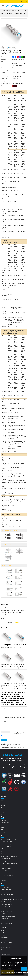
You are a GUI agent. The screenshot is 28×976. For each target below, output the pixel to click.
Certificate (3, 802)
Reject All (7, 969)
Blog (2, 825)
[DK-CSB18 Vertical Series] (14, 86)
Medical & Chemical (5, 952)
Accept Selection (15, 969)
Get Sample (3, 820)
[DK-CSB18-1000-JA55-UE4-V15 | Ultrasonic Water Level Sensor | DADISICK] (7, 636)
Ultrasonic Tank (5, 612)
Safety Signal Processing (7, 894)
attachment (6, 732)
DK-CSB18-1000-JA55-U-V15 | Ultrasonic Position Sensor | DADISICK (7, 686)
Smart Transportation (6, 947)
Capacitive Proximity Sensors (7, 878)
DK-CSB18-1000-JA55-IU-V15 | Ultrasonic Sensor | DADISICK (20, 666)
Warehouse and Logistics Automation (9, 873)
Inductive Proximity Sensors (7, 875)
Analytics (13, 972)
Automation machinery (6, 942)
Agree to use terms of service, (12, 737)
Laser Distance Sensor (6, 858)
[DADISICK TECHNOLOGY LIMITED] (15, 5)
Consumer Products (5, 954)
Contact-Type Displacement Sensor (9, 863)
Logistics (3, 935)
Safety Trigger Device (6, 889)
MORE (22, 770)
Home (3, 10)
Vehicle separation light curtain (8, 844)
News (2, 827)
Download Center (5, 822)
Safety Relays (4, 853)
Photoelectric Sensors (6, 868)
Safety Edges (4, 851)
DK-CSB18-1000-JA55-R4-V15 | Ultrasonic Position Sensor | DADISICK (20, 647)
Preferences (19, 972)
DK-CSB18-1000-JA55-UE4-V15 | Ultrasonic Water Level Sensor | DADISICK (6, 647)
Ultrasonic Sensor (22, 10)
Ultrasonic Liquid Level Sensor (8, 608)
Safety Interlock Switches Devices (9, 856)
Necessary (6, 972)
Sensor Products (12, 10)
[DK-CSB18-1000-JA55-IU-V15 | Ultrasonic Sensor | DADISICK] (20, 657)
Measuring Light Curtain (6, 911)
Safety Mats (4, 849)
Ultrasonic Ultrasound (15, 612)
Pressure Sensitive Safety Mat (8, 916)
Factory (2, 812)
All (6, 10)
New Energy (4, 933)
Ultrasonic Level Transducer (8, 610)
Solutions (3, 805)
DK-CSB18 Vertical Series (8, 12)
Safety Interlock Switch (6, 923)
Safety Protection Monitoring (7, 892)
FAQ (2, 830)
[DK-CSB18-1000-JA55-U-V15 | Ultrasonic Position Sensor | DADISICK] (7, 675)
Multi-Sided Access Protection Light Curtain (11, 909)
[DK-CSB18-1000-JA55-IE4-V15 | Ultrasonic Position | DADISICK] (7, 657)
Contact (3, 832)
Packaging (3, 940)
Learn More (3, 880)
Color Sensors (4, 870)
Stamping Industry (5, 930)
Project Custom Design (6, 904)
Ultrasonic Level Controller (7, 615)
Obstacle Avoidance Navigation (8, 901)
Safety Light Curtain (5, 906)
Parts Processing (5, 949)
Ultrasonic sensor (5, 865)
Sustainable (4, 814)
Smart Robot (4, 945)
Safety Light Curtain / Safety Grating (9, 839)
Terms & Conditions (19, 737)
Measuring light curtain (6, 841)
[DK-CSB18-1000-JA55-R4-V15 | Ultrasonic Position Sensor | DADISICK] (20, 636)
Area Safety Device (5, 887)
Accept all (24, 969)
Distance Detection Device (7, 897)
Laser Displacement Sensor (7, 861)
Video (2, 807)
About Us (3, 800)
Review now (17, 622)
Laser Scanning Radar (6, 846)
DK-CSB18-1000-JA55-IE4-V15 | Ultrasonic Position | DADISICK (6, 666)
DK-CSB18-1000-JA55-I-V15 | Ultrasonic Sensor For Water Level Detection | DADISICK (20, 686)
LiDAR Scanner (4, 913)
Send (4, 740)
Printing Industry (5, 937)
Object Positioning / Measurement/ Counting (11, 899)
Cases (2, 810)
